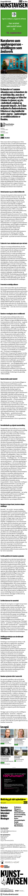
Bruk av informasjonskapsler (19, 819)
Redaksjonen (17, 807)
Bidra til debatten (18, 826)
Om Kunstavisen (18, 824)
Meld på (25, 803)
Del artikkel (7, 138)
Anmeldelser (6, 810)
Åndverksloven (18, 816)
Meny (26, 1)
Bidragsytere (17, 809)
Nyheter (4, 807)
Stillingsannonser (18, 811)
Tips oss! (20, 1)
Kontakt (16, 822)
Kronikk (2, 135)
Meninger (5, 818)
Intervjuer (5, 813)
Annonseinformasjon (19, 813)
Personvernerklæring (19, 814)
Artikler (4, 815)
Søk (24, 1)
